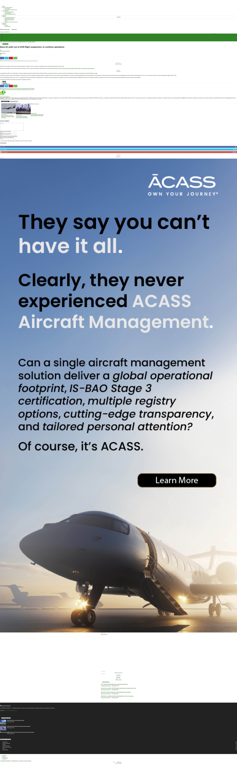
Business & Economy (6, 745)
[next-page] (235, 102)
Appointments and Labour (10, 17)
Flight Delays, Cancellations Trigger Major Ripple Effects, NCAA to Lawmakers (117, 696)
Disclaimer (4, 755)
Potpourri (4, 24)
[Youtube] (6, 0)
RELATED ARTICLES (5, 101)
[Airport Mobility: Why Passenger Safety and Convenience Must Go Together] (4, 732)
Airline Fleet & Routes (9, 11)
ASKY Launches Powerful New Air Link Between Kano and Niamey (18, 726)
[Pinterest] (11, 58)
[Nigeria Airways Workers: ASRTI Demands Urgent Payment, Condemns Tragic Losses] (8, 112)
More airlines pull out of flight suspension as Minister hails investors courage (19, 89)
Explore (6, 25)
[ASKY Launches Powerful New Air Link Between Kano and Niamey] (3, 730)
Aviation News (5, 10)
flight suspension (6, 84)
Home (3, 6)
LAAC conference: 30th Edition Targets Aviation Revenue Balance (114, 684)
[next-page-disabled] (103, 699)
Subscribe (234, 152)
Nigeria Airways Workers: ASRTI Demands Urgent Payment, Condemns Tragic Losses (7, 116)
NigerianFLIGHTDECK (5, 51)
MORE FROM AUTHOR (13, 101)
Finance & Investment (9, 18)
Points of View (8, 26)
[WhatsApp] (15, 58)
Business (4, 16)
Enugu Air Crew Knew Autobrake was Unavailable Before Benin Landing (116, 692)
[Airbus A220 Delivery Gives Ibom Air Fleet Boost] (3, 724)
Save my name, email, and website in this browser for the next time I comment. (16, 140)
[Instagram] (2, 0)
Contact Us (4, 758)
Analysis (4, 15)
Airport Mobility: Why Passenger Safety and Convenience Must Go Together (20, 732)
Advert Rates (7, 8)
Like (235, 146)
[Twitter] (6, 58)
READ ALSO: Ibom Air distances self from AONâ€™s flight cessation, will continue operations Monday (73, 68)
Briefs (6, 20)
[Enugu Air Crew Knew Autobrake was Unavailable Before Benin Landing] (35, 103)
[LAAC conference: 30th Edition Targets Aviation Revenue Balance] (23, 113)
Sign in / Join (14, 29)
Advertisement (5, 757)
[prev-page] (234, 102)
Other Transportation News (10, 14)
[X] (4, 0)
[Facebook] (1, 0)
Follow (234, 149)
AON (4, 82)
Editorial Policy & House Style (11, 9)
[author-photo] (3, 95)
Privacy (3, 756)
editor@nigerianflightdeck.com (11, 710)
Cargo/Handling (8, 13)
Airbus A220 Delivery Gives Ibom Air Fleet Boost (15, 720)
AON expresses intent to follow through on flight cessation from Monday (20, 88)
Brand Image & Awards (9, 19)
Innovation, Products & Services (11, 21)
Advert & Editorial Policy (7, 7)
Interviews (4, 23)
